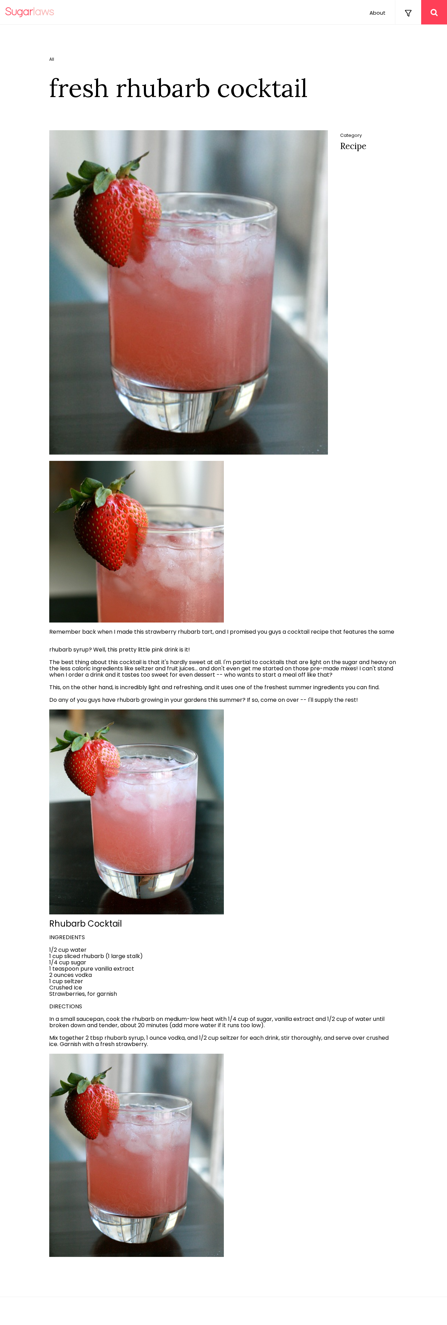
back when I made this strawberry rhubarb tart (147, 632)
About (377, 12)
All (51, 59)
